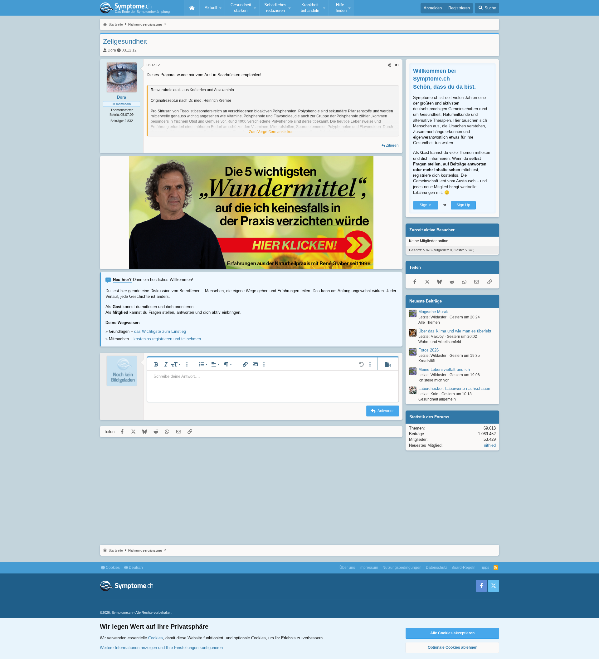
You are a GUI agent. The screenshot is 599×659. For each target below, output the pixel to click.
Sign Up (463, 205)
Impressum (368, 567)
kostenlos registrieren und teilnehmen (167, 339)
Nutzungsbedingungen (401, 567)
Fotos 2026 (428, 350)
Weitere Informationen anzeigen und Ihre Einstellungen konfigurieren (161, 647)
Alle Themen (429, 322)
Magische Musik (433, 311)
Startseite (191, 8)
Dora (112, 50)
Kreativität (426, 361)
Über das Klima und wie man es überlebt (454, 331)
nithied (490, 445)
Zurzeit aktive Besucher (432, 230)
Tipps (484, 567)
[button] (212, 8)
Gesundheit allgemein (437, 399)
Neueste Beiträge (425, 301)
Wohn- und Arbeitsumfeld (439, 342)
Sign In (425, 205)
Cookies (112, 567)
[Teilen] (389, 65)
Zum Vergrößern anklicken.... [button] (273, 132)
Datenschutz (436, 567)
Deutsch (135, 567)
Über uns (347, 567)
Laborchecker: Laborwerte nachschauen (454, 388)
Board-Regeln (463, 567)
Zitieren (392, 145)
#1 (397, 65)
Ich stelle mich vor (433, 380)
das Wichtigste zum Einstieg (160, 331)
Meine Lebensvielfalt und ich (444, 369)
